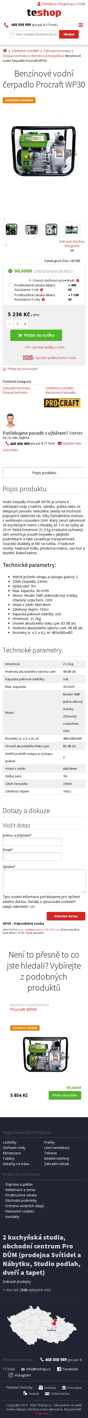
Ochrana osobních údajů (24, 1205)
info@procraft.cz (34, 929)
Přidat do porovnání (22, 369)
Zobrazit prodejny (17, 1281)
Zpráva (9, 866)
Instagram (23, 1375)
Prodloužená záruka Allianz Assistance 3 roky (34, 297)
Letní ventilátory (56, 1147)
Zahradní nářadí (56, 1163)
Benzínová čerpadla (46, 56)
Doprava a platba (19, 1184)
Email (8, 849)
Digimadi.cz (44, 1413)
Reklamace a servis (20, 1189)
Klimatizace (12, 1153)
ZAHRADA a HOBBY (25, 51)
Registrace (67, 4)
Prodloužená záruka (21, 1195)
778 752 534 (51, 929)
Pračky (49, 1142)
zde (32, 906)
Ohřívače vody (14, 1147)
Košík (81, 4)
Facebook (70, 1369)
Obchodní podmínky (21, 1200)
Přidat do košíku (39, 335)
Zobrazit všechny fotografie (72, 243)
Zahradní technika (56, 51)
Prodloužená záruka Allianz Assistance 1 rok (34, 287)
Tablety (8, 1158)
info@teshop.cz (38, 1369)
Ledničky (9, 1142)
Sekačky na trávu (16, 1163)
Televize (50, 1153)
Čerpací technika (15, 56)
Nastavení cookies (19, 1211)
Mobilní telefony (56, 1158)
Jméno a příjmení (17, 835)
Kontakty (12, 1216)
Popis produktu (44, 472)
